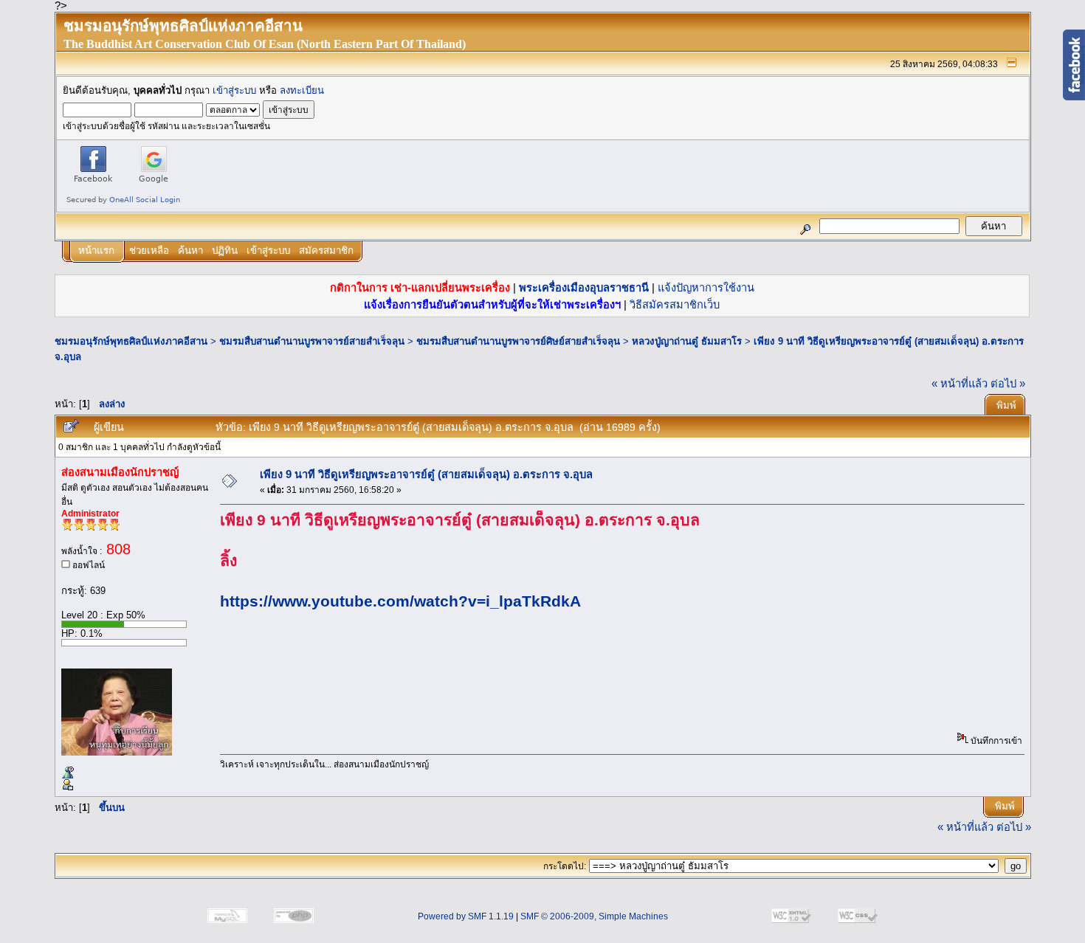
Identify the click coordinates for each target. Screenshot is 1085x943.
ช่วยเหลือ (149, 250)
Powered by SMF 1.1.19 (466, 916)
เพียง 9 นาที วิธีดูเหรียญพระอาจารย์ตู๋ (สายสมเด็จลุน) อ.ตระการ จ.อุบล (426, 474)
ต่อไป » (1008, 384)
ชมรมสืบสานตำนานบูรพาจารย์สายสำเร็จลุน (311, 341)
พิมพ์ (1006, 405)
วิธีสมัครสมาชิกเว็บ (675, 305)
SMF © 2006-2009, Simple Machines (594, 916)
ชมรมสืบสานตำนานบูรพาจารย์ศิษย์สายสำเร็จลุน (518, 341)
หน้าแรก (96, 250)
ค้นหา (190, 250)
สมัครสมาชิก (326, 250)
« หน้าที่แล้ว (959, 384)
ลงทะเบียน (302, 90)
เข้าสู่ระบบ (234, 90)
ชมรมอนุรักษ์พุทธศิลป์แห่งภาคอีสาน (131, 341)
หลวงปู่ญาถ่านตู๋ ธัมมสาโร (687, 341)
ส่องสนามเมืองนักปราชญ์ (120, 472)
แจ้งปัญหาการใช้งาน (706, 288)
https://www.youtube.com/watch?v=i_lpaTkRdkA (400, 601)
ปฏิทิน (225, 250)
